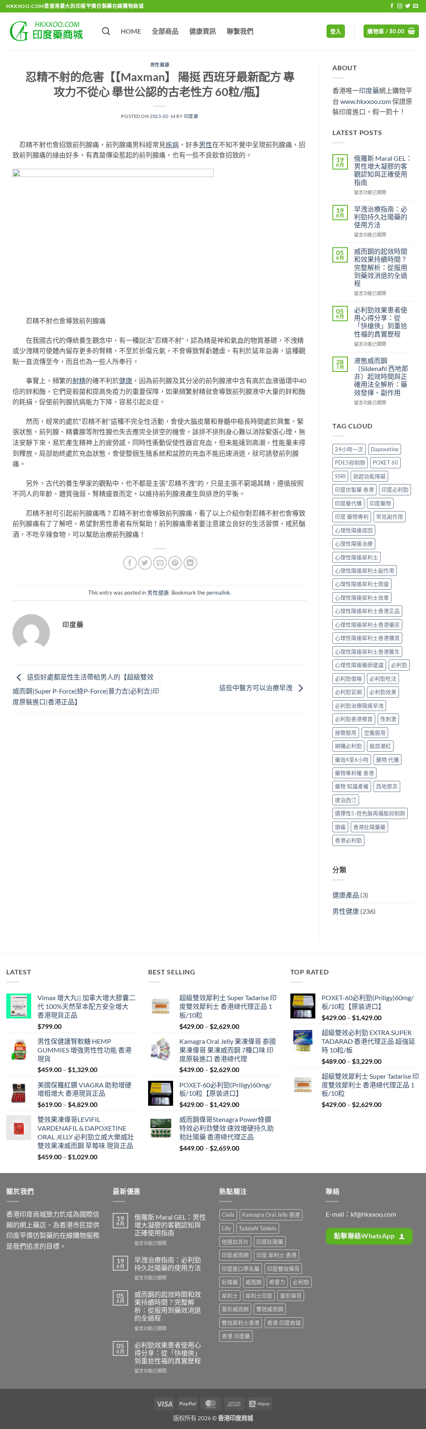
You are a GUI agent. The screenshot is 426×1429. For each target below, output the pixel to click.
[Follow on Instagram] (399, 6)
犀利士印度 (258, 1295)
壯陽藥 (230, 1282)
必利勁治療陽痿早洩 (359, 705)
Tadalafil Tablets (258, 1228)
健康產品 (345, 895)
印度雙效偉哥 (283, 1268)
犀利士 (230, 1295)
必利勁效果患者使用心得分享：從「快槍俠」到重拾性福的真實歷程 (380, 322)
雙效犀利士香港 (241, 1322)
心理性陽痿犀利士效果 (362, 597)
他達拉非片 (235, 1241)
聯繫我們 (240, 31)
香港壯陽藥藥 (369, 827)
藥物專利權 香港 (354, 773)
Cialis (228, 1214)
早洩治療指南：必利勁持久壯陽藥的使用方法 (380, 217)
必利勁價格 (348, 678)
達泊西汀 (346, 800)
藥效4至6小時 (352, 759)
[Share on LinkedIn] (190, 563)
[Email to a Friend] (160, 563)
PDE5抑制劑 (350, 462)
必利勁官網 (348, 692)
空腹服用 (375, 732)
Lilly (226, 1228)
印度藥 (191, 116)
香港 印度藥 (236, 1336)
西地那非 (387, 786)
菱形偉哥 (291, 1295)
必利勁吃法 (382, 678)
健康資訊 (202, 31)
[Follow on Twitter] (407, 6)
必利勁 (399, 665)
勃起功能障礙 (369, 476)
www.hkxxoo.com (365, 101)
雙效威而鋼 (269, 1309)
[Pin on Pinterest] (175, 563)
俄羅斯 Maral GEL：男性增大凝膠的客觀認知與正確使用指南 (383, 170)
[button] (336, 31)
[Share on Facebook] (130, 563)
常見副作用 (389, 516)
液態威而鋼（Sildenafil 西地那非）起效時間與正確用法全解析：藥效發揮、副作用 (381, 376)
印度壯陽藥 (269, 1241)
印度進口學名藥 (241, 1268)
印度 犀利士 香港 (276, 1255)
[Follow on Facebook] (391, 6)
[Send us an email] (415, 6)
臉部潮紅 (380, 746)
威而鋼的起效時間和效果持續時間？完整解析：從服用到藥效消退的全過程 (380, 267)
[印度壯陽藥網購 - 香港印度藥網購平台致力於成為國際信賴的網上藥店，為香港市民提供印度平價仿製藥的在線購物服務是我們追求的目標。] (47, 31)
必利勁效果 (382, 692)
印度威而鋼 (235, 1255)
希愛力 (277, 1282)
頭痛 (340, 827)
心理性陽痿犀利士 (356, 557)
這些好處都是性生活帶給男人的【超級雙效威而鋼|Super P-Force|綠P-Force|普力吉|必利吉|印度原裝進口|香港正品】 (85, 689)
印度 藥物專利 (352, 516)
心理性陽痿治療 (354, 543)
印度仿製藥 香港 (354, 489)
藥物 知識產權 (352, 786)
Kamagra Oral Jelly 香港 (271, 1214)
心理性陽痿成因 (354, 530)
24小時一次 (349, 449)
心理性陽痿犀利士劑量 (362, 583)
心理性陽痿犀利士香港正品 (367, 611)
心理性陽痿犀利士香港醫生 (367, 651)
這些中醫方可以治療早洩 (256, 687)
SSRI (340, 476)
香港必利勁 (348, 840)
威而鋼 (253, 1282)
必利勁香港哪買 (354, 719)
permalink (218, 592)
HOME (131, 31)
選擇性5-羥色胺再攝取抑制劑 (370, 813)
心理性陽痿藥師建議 (359, 665)
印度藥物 (380, 503)
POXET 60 (385, 462)
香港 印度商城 (284, 1322)
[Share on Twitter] (145, 563)
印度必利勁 (395, 489)
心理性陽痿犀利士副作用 (364, 570)
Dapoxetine (385, 449)
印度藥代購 (348, 503)
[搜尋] (106, 31)
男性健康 (159, 64)
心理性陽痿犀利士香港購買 (367, 638)
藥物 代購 (387, 759)
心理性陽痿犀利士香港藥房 (367, 624)
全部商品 (165, 31)
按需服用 (346, 732)
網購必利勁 (348, 746)
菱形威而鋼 (235, 1309)
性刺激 (388, 719)
